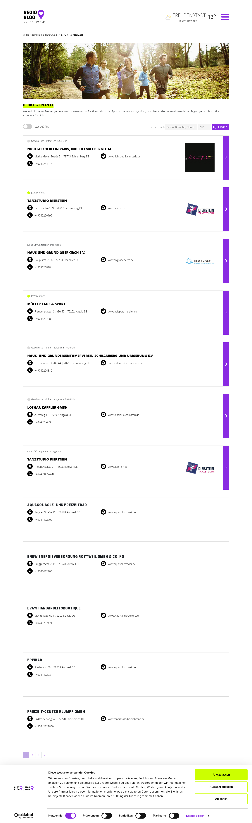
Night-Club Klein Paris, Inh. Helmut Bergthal (69, 149)
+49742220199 (43, 215)
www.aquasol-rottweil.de (121, 512)
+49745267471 (43, 623)
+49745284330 (43, 422)
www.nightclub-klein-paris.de (124, 156)
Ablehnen (221, 798)
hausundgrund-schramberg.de (125, 363)
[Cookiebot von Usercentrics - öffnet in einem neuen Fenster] (24, 816)
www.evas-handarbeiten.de (123, 615)
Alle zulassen (221, 774)
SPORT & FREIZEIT (72, 34)
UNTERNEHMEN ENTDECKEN (40, 34)
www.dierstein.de (117, 208)
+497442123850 (44, 726)
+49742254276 (43, 164)
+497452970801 (44, 319)
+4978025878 (42, 267)
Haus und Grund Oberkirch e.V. (56, 252)
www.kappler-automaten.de (123, 415)
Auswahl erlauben (221, 786)
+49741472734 (43, 674)
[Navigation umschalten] (223, 17)
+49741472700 (43, 519)
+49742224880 (43, 370)
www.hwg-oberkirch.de (120, 260)
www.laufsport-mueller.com (123, 311)
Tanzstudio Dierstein (47, 200)
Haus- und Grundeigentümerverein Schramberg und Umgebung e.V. (90, 355)
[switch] (106, 816)
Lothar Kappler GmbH (47, 407)
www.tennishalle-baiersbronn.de (126, 719)
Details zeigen (195, 815)
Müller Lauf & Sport (46, 304)
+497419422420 (44, 474)
